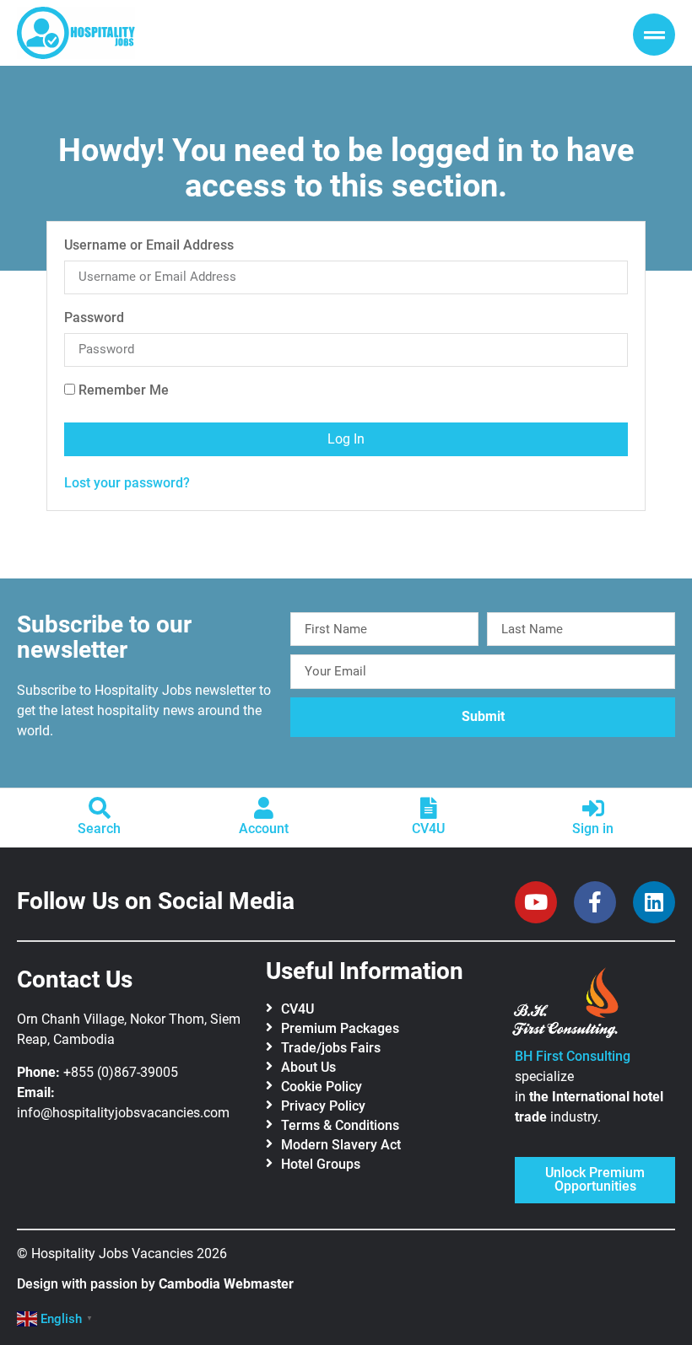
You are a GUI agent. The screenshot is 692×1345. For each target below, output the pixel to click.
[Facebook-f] (595, 902)
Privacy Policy (323, 1106)
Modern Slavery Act (341, 1145)
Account (264, 828)
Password (94, 318)
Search (99, 828)
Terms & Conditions (340, 1125)
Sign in (593, 828)
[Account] (264, 808)
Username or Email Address (149, 246)
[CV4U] (429, 808)
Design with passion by (155, 1284)
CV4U (428, 828)
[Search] (100, 808)
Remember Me (122, 391)
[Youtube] (536, 902)
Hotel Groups (320, 1164)
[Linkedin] (654, 902)
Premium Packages (340, 1028)
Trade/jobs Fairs (331, 1048)
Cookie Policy (321, 1087)
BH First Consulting (572, 1056)
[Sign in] (593, 808)
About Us (308, 1067)
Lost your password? (127, 483)
